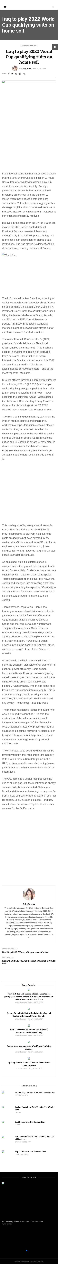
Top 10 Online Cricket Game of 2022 (30, 1151)
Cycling (18, 1112)
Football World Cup (29, 46)
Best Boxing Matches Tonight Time (30, 1122)
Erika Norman (25, 68)
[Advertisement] (29, 141)
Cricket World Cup (23, 1142)
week (45, 702)
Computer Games (22, 1154)
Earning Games (21, 1095)
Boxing (18, 1125)
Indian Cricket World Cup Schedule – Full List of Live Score (34, 1138)
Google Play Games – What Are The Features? (35, 1092)
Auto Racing (7, 1224)
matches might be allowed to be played (24, 328)
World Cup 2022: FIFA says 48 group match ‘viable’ (25, 952)
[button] (24, 1250)
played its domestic (37, 244)
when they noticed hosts (23, 199)
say (47, 529)
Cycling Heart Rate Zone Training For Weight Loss (34, 1108)
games (37, 182)
